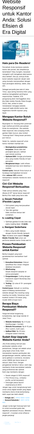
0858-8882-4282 (23, 398)
